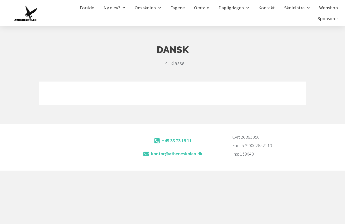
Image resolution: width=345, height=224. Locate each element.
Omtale (201, 8)
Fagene (177, 8)
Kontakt (266, 8)
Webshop (328, 8)
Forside (87, 8)
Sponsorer (328, 18)
